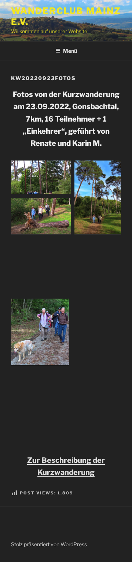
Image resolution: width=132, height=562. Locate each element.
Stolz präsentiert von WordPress (49, 544)
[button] (41, 177)
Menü (70, 51)
